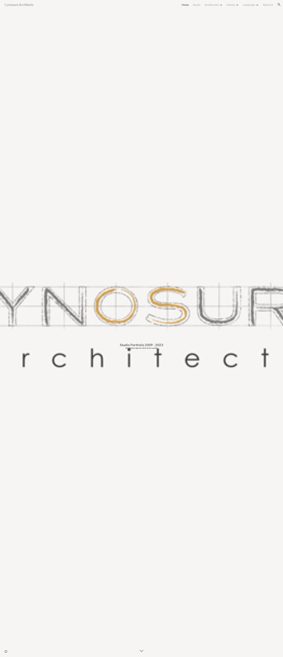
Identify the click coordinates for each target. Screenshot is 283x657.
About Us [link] (268, 4)
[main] (141, 328)
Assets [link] (196, 4)
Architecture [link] (212, 4)
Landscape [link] (249, 4)
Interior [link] (231, 4)
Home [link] (185, 4)
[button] (279, 5)
